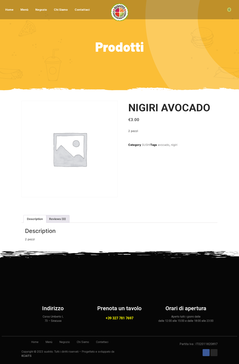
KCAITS (26, 356)
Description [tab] (35, 219)
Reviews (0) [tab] (57, 219)
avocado (163, 145)
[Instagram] (213, 352)
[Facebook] (206, 352)
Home (9, 9)
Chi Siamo (61, 9)
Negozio (41, 9)
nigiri (174, 145)
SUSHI (146, 145)
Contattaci (82, 9)
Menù (24, 9)
